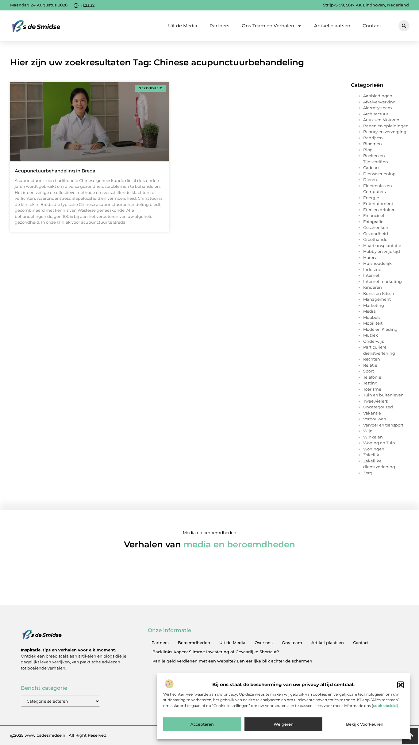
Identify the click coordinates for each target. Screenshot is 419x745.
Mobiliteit (372, 323)
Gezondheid (375, 233)
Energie (371, 197)
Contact (372, 26)
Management (377, 299)
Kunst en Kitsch (378, 293)
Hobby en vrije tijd (381, 251)
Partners (219, 26)
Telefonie (372, 377)
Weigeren (284, 724)
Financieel (373, 215)
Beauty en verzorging (384, 131)
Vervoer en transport (383, 425)
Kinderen (372, 287)
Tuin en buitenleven (383, 394)
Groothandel (376, 239)
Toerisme (372, 389)
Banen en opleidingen (386, 125)
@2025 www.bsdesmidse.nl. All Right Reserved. (58, 735)
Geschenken (375, 227)
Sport (368, 371)
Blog (368, 149)
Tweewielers (375, 401)
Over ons (264, 642)
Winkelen (373, 436)
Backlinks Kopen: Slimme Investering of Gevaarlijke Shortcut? (215, 651)
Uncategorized (378, 406)
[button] (401, 685)
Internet (371, 275)
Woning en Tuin (379, 442)
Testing (370, 382)
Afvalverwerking (379, 101)
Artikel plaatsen (332, 26)
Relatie (370, 365)
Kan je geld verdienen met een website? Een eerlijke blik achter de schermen (232, 660)
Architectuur (375, 113)
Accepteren (202, 724)
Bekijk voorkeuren (364, 724)
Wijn (368, 430)
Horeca (370, 257)
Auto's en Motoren (381, 119)
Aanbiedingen (377, 95)
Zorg (367, 472)
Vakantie (372, 413)
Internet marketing (382, 281)
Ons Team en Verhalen (268, 26)
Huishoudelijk (377, 263)
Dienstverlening (379, 173)
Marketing (373, 305)
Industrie (372, 269)
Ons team (292, 642)
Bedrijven (373, 137)
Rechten (371, 359)
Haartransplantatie (382, 245)
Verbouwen (374, 418)
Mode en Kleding (380, 329)
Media (369, 311)
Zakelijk (371, 454)
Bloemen (372, 143)
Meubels (371, 317)
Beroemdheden (194, 642)
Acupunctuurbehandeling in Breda (55, 171)
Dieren (370, 179)
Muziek (370, 335)
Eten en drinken (379, 209)
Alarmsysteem (377, 107)
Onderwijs (373, 341)
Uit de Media (182, 26)
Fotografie (373, 221)
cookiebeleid (385, 705)
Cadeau (371, 167)
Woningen (373, 448)
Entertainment (378, 203)
